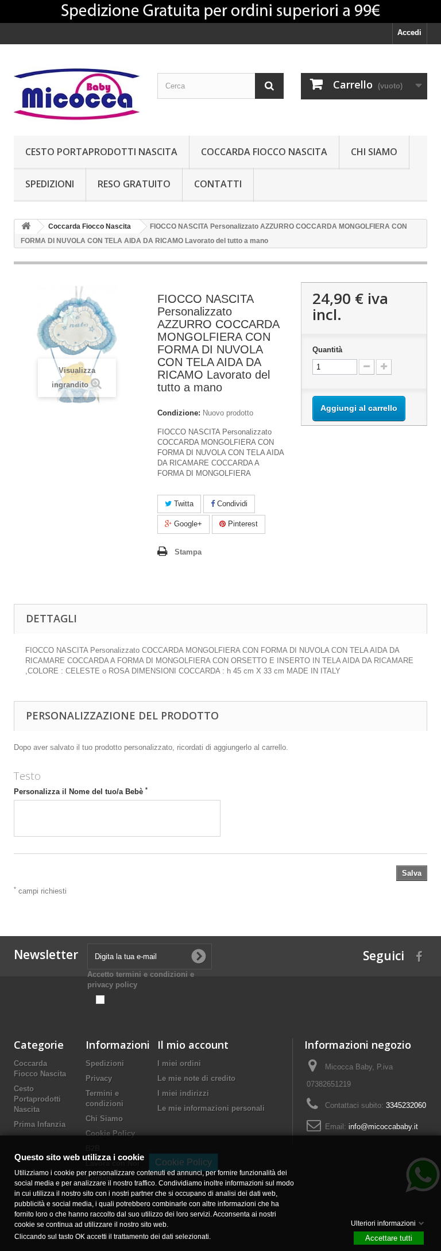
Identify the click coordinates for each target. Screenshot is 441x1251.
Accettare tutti (388, 1237)
